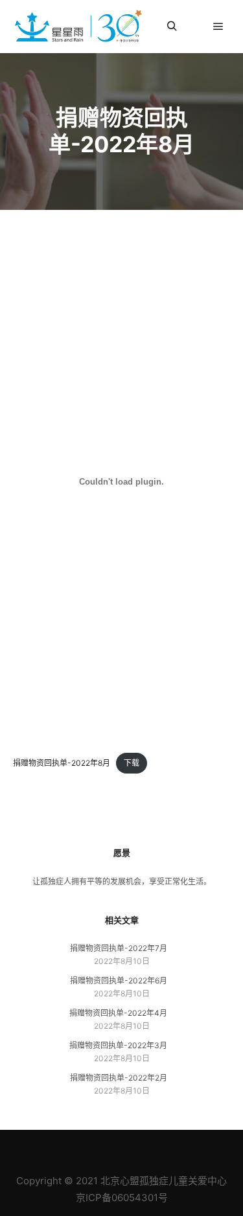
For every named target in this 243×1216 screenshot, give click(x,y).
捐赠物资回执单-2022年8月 (61, 763)
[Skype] (131, 1148)
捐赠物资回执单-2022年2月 (118, 1078)
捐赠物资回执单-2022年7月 (118, 948)
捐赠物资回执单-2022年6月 (118, 980)
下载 (131, 763)
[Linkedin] (92, 1148)
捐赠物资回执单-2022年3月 (118, 1045)
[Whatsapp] (170, 1148)
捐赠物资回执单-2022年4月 (118, 1013)
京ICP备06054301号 (122, 1197)
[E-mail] (73, 1148)
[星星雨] (78, 26)
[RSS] (112, 1148)
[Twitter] (151, 1148)
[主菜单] (218, 26)
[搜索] (171, 26)
